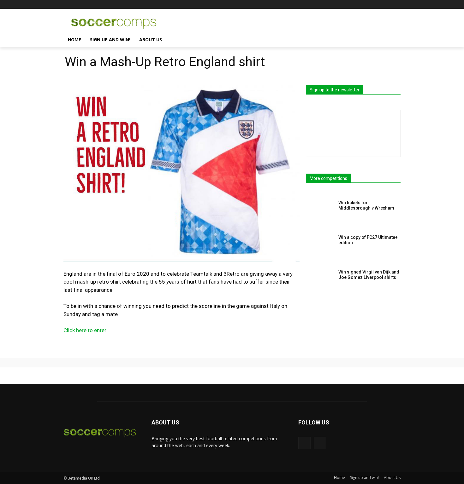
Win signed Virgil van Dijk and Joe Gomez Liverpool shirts (368, 274)
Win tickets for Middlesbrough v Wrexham (366, 205)
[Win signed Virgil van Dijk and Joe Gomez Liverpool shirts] (320, 282)
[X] (397, 4)
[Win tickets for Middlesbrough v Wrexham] (320, 212)
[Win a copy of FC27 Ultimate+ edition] (320, 247)
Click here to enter (84, 330)
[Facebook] (388, 4)
